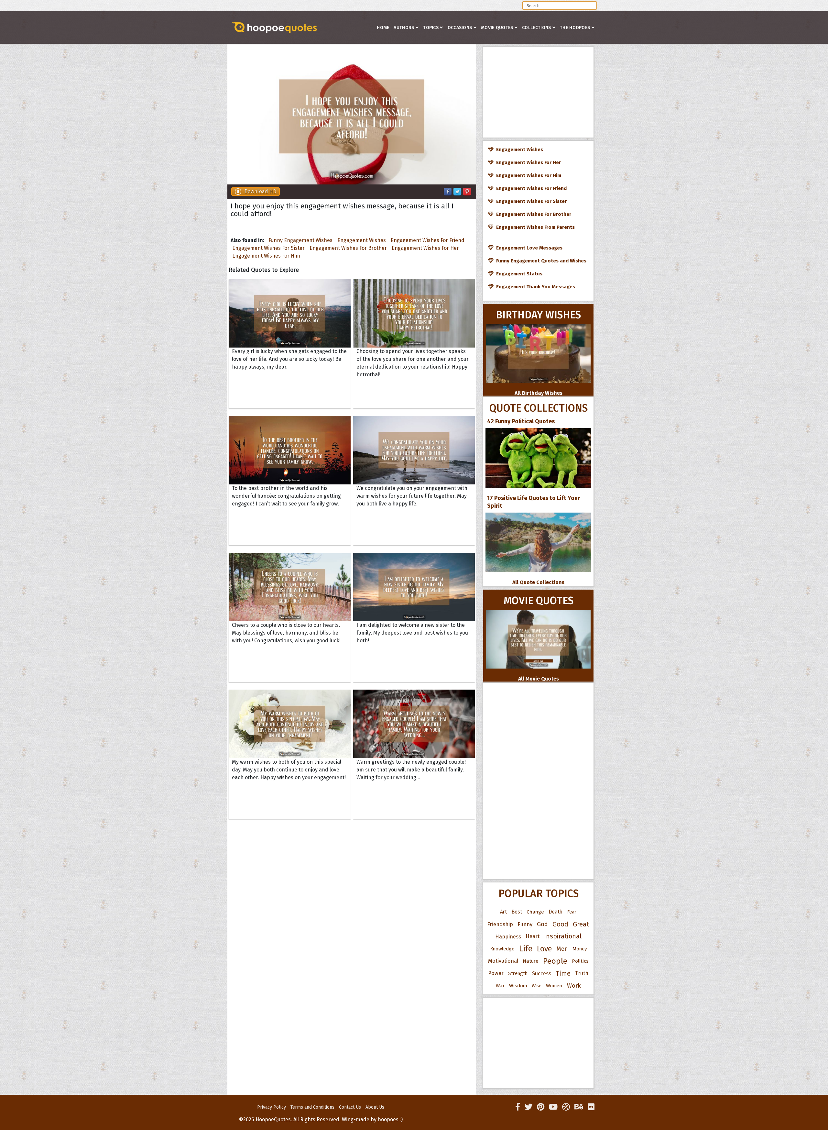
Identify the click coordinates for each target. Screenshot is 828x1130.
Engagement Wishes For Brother (348, 248)
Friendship (500, 924)
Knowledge (502, 949)
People (555, 961)
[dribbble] (566, 1107)
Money (579, 949)
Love (544, 948)
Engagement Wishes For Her (425, 248)
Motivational (503, 961)
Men (562, 948)
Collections (536, 27)
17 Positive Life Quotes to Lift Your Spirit (533, 501)
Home (383, 27)
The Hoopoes (575, 27)
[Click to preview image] (351, 114)
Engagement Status (518, 274)
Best (516, 912)
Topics (431, 27)
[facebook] (517, 1107)
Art (503, 912)
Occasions (460, 27)
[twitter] (528, 1107)
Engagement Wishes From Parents (534, 227)
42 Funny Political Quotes (521, 421)
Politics (580, 961)
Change (535, 912)
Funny (525, 924)
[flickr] (591, 1107)
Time (563, 973)
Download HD (260, 191)
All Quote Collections (538, 582)
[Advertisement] (538, 92)
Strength (518, 973)
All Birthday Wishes (538, 393)
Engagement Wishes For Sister (268, 248)
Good (560, 924)
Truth (581, 973)
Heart (532, 936)
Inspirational (563, 936)
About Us (374, 1107)
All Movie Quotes (538, 679)
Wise (536, 986)
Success (541, 973)
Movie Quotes (497, 27)
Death (555, 912)
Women (554, 986)
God (542, 924)
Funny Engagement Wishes (300, 240)
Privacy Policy (271, 1107)
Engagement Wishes (361, 240)
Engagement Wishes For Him (266, 256)
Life (525, 949)
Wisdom (518, 986)
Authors (404, 27)
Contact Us (350, 1107)
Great (581, 924)
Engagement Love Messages (528, 248)
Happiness (508, 936)
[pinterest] (540, 1107)
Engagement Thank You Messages (534, 287)
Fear (571, 912)
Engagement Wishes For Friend (427, 240)
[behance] (578, 1107)
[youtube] (553, 1107)
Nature (531, 961)
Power (496, 973)
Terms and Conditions (312, 1107)
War (500, 986)
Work (574, 985)
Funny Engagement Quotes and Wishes (540, 261)
